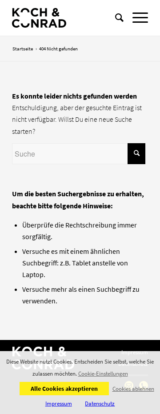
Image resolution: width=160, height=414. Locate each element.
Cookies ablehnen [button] (133, 389)
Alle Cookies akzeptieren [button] (64, 389)
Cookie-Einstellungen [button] (103, 373)
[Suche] (115, 18)
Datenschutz (100, 403)
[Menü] (136, 18)
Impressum (58, 403)
